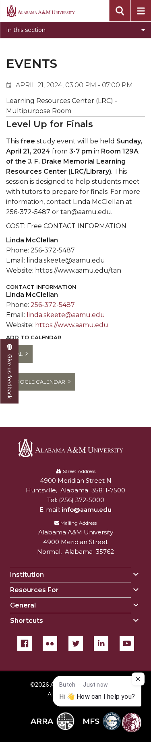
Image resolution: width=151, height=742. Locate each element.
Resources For (34, 590)
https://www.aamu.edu (71, 325)
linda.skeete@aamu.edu (66, 315)
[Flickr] (50, 643)
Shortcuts (26, 620)
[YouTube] (127, 643)
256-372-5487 (53, 305)
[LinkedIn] (101, 643)
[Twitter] (75, 643)
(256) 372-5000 (81, 500)
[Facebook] (24, 643)
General (23, 605)
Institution (27, 574)
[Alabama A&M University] (75, 448)
